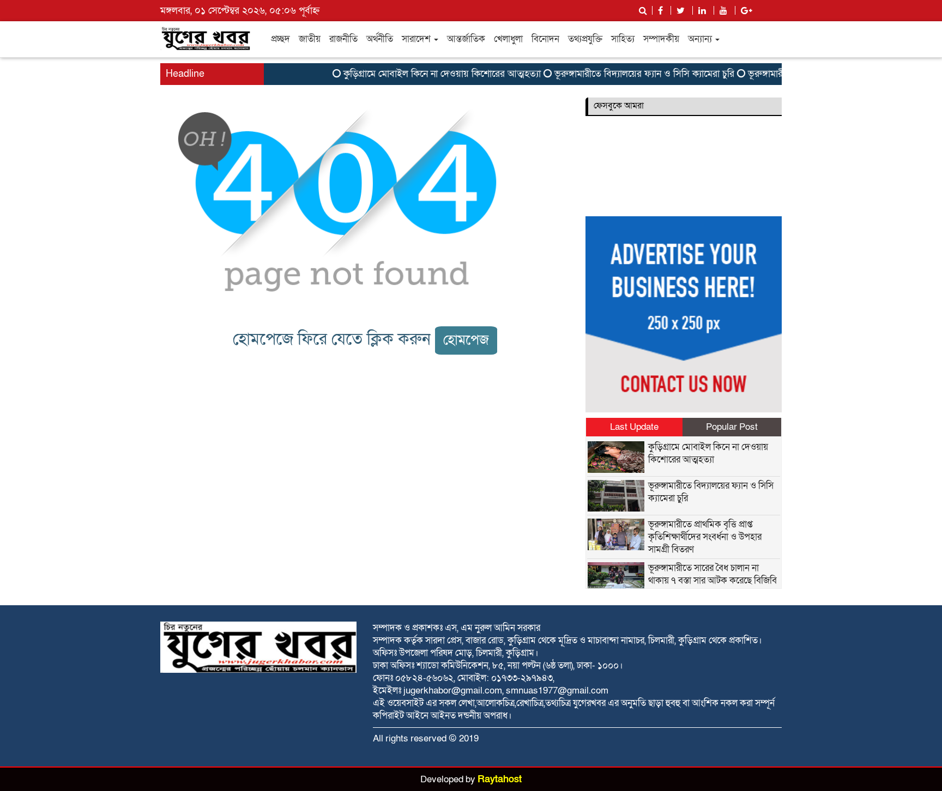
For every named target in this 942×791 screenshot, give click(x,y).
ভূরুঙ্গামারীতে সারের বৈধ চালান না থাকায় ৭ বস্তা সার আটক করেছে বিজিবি (712, 574)
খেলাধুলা (508, 39)
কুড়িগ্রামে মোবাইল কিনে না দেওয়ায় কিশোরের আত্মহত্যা (432, 74)
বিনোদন (545, 39)
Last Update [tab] (634, 427)
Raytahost (500, 779)
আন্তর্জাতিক (466, 39)
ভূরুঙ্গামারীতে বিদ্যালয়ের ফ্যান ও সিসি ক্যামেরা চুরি (634, 74)
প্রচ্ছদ (280, 39)
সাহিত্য (623, 39)
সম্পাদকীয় (661, 39)
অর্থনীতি (379, 39)
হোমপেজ (466, 340)
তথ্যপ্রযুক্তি (585, 39)
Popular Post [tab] (732, 427)
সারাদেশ (417, 39)
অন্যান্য (701, 39)
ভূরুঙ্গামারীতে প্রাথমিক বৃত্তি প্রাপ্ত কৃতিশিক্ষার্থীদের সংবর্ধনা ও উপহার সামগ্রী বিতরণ (705, 537)
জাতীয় (310, 39)
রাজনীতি (343, 39)
